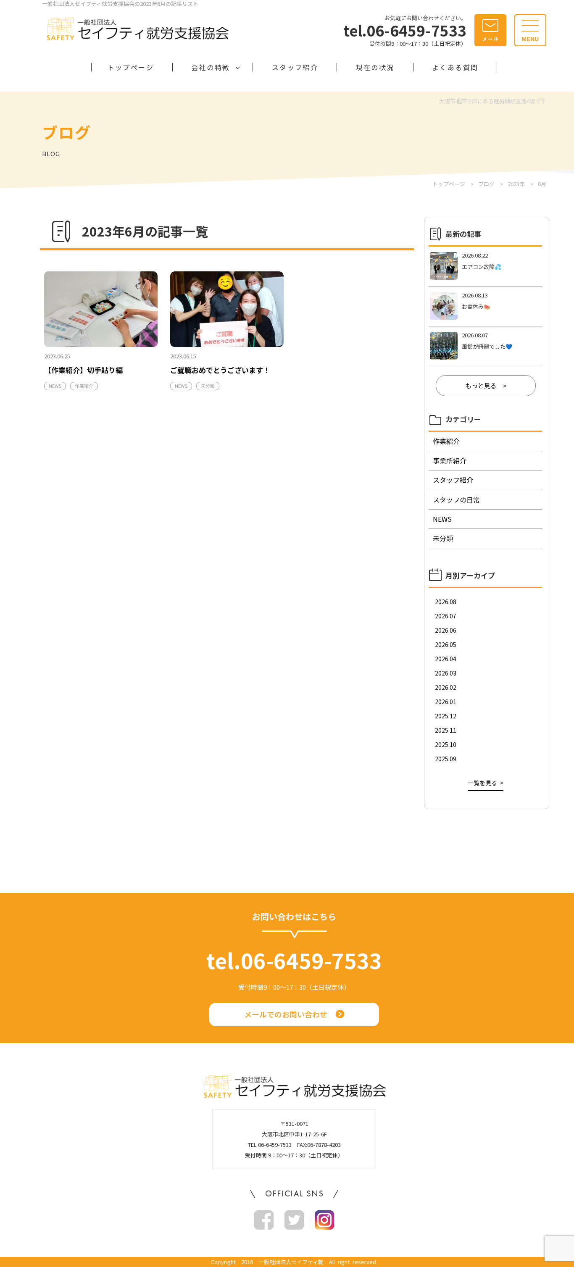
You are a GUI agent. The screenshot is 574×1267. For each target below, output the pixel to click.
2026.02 (445, 687)
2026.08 (445, 601)
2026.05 (445, 644)
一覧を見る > (485, 782)
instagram (324, 1220)
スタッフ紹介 (295, 67)
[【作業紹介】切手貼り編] (101, 309)
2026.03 (445, 673)
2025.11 (445, 730)
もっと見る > (486, 385)
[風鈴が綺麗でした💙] (485, 346)
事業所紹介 (449, 460)
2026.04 (445, 659)
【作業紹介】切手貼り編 (83, 370)
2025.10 (445, 744)
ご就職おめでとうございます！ (220, 370)
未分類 (208, 385)
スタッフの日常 (456, 499)
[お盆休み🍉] (485, 306)
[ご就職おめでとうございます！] (227, 309)
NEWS (55, 385)
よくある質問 (455, 67)
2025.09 (445, 758)
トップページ (131, 67)
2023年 (516, 184)
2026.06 (445, 630)
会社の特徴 (210, 67)
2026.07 (445, 616)
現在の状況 (375, 67)
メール (490, 30)
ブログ (486, 184)
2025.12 (445, 716)
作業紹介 (84, 385)
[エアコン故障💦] (485, 266)
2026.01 (445, 701)
